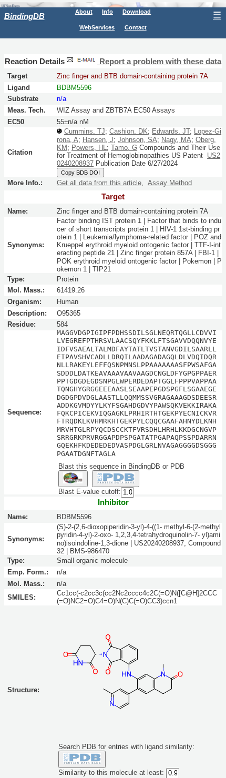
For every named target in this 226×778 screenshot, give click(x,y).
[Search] (82, 759)
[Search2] (116, 478)
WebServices (97, 27)
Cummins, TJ (84, 131)
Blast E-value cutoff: (89, 492)
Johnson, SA (137, 140)
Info (107, 11)
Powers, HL (89, 147)
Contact (136, 27)
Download (136, 11)
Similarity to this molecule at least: (111, 772)
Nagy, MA (176, 140)
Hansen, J (98, 140)
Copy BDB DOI (80, 172)
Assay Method (170, 183)
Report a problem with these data (159, 61)
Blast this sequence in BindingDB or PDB (121, 466)
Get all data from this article (99, 183)
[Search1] (73, 478)
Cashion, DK (128, 131)
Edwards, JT (171, 131)
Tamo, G (124, 147)
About (84, 11)
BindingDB (24, 16)
